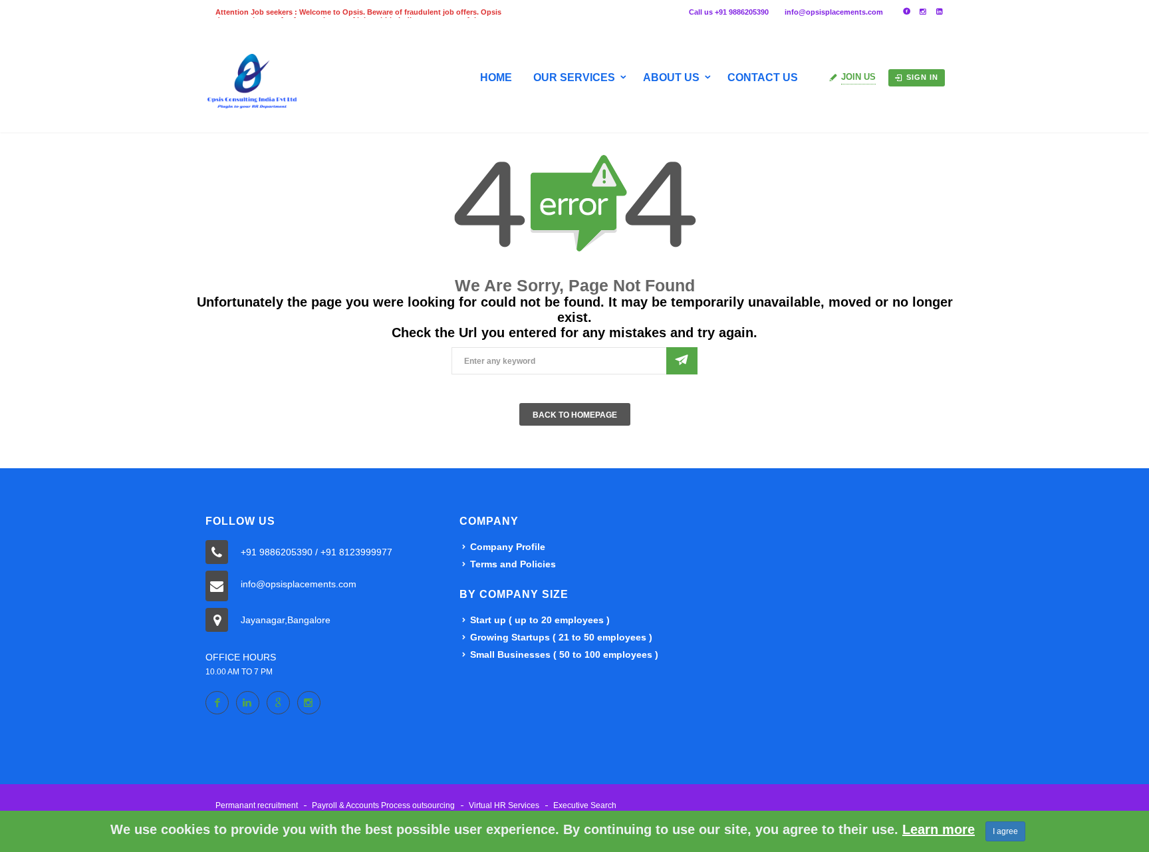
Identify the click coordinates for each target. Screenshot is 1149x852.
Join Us (858, 77)
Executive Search (584, 805)
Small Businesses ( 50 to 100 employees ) (564, 654)
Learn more (938, 829)
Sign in (922, 77)
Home (496, 77)
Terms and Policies (513, 564)
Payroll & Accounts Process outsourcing (383, 805)
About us (671, 77)
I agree (1005, 831)
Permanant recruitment (256, 805)
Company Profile (507, 546)
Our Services (574, 77)
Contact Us (762, 77)
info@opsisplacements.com (834, 12)
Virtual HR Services (504, 805)
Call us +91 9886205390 (729, 12)
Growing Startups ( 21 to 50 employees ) (561, 637)
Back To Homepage (575, 415)
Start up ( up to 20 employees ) (540, 620)
